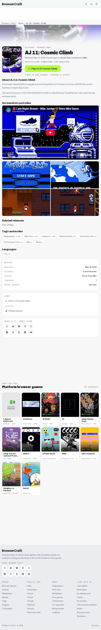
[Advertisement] (50, 14)
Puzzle (30, 597)
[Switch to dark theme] (91, 4)
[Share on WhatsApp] (31, 326)
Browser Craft (9, 23)
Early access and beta (87, 604)
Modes (5, 597)
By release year (84, 593)
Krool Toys (66, 57)
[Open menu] (96, 4)
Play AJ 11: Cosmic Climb (44, 68)
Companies (7, 608)
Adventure (32, 589)
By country (82, 601)
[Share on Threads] (13, 332)
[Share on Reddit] (13, 326)
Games (21, 23)
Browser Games (9, 586)
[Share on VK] (25, 332)
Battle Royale (58, 608)
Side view (56, 589)
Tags (4, 601)
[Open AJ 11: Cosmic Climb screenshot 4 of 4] (75, 202)
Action (30, 593)
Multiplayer (7, 593)
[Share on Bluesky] (19, 326)
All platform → (91, 387)
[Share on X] (7, 326)
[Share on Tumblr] (19, 332)
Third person (58, 601)
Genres (5, 589)
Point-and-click (34, 612)
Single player (57, 586)
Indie (29, 586)
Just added (82, 586)
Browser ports (83, 612)
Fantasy (30, 608)
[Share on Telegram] (7, 332)
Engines (5, 604)
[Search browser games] (86, 4)
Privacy (95, 625)
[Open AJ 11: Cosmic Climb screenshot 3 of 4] (26, 202)
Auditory (56, 612)
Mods (79, 608)
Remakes (81, 616)
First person (57, 597)
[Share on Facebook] (25, 326)
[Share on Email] (31, 332)
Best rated (82, 589)
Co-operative (58, 604)
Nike (85, 57)
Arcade (30, 601)
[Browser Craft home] (12, 4)
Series (80, 597)
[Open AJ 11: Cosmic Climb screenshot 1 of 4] (26, 174)
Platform (31, 604)
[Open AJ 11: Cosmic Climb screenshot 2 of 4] (75, 174)
